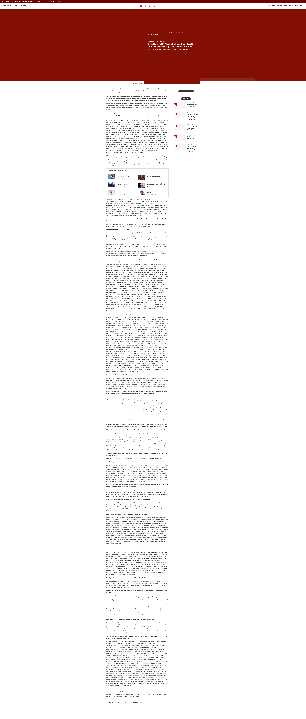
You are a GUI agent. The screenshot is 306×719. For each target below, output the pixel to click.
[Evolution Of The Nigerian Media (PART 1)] (180, 127)
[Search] (303, 6)
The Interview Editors (155, 49)
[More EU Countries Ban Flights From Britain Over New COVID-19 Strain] (141, 185)
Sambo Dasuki (122, 702)
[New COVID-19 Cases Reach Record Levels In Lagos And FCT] (111, 176)
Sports (279, 5)
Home (3, 1)
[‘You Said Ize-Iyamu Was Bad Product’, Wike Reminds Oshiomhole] (141, 177)
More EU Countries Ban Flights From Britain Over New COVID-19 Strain (156, 184)
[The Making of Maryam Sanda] (180, 137)
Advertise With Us (16, 1)
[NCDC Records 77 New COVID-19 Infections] (111, 192)
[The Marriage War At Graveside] (180, 105)
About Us (8, 1)
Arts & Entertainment (291, 5)
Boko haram (112, 702)
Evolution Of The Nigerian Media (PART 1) (192, 128)
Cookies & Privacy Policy (34, 1)
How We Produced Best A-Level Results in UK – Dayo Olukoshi (192, 117)
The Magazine (7, 5)
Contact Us (24, 1)
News (16, 5)
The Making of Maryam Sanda (191, 137)
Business (272, 5)
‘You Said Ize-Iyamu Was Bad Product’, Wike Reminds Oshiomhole (155, 176)
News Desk (156, 32)
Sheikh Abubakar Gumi (136, 702)
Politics (23, 5)
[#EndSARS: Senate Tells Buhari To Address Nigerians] (111, 184)
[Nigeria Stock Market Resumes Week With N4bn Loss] (141, 192)
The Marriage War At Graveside (192, 105)
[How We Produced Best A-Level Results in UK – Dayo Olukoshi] (180, 115)
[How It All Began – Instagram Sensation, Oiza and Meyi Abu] (180, 147)
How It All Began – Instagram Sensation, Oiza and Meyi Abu (192, 149)
